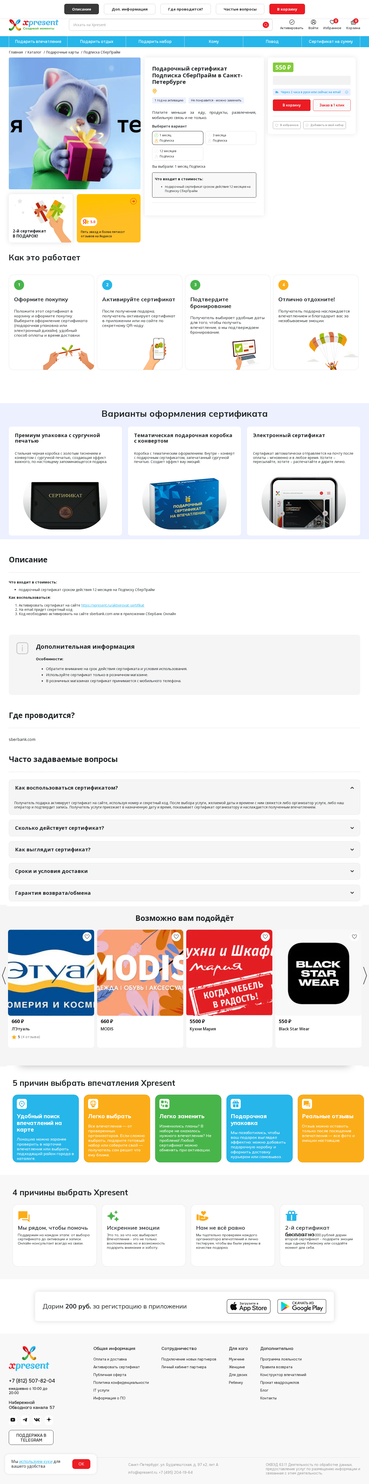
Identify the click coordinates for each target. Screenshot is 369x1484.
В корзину (292, 105)
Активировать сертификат (116, 1367)
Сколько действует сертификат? (59, 827)
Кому (214, 41)
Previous (4, 976)
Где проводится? (185, 9)
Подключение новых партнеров (188, 1359)
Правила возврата (276, 1367)
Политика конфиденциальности (121, 1382)
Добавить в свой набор (327, 125)
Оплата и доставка (110, 1359)
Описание (81, 9)
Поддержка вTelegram (31, 1438)
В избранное (289, 125)
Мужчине (236, 1359)
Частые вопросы (240, 9)
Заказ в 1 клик (332, 105)
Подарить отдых (96, 41)
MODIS (107, 1029)
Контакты (268, 1398)
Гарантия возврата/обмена (53, 892)
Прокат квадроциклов (279, 1382)
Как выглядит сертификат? (53, 849)
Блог (264, 1390)
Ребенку (236, 1382)
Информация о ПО (109, 1398)
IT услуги (101, 1390)
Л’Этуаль (21, 1029)
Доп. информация (130, 9)
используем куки (35, 1461)
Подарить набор (155, 41)
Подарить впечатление (38, 41)
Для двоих (238, 1375)
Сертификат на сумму (331, 41)
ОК (81, 1464)
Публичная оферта (109, 1375)
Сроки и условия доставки (51, 871)
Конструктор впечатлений (283, 1375)
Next (365, 976)
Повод (272, 41)
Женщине (237, 1367)
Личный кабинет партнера (183, 1367)
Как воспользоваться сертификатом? (66, 787)
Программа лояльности (281, 1359)
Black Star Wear (294, 1029)
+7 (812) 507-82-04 (32, 1381)
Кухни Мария (203, 1029)
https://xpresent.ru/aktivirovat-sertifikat (112, 605)
